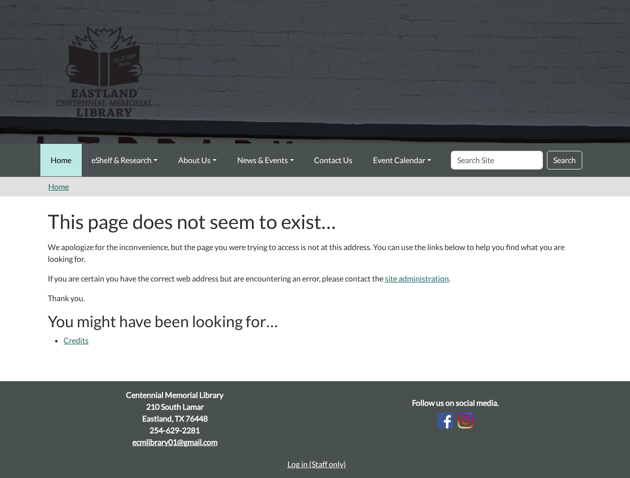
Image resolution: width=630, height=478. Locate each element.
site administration (417, 278)
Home (61, 160)
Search (564, 160)
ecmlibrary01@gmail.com (175, 442)
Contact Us (333, 160)
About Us (194, 160)
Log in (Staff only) (316, 464)
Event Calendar (399, 160)
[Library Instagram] (465, 419)
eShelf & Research (122, 160)
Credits (76, 340)
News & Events (262, 160)
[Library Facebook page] (445, 419)
